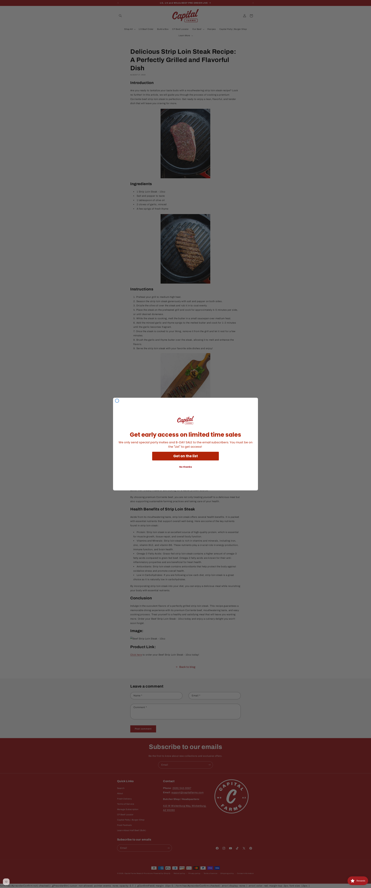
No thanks (185, 467)
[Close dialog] (117, 401)
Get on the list (185, 456)
